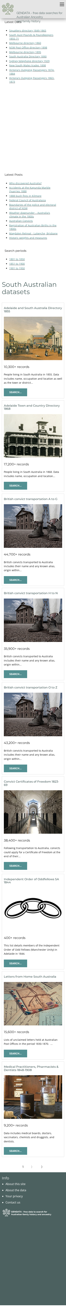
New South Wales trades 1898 (27, 65)
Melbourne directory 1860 (25, 43)
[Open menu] (62, 4)
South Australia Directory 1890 (28, 56)
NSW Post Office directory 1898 (28, 47)
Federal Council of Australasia (27, 200)
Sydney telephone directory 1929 (29, 61)
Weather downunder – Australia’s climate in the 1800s (29, 214)
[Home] (8, 9)
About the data (16, 1190)
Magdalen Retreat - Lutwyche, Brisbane (33, 233)
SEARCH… (15, 392)
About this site (15, 1184)
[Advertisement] (33, 128)
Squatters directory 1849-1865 (27, 30)
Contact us (13, 1202)
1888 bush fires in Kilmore (25, 196)
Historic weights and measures (28, 238)
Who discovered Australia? (25, 183)
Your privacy (14, 1196)
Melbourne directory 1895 (25, 52)
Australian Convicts (21, 221)
